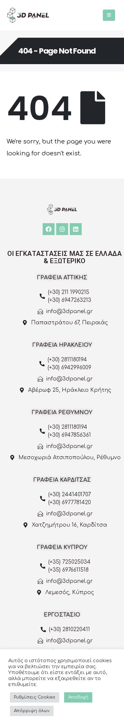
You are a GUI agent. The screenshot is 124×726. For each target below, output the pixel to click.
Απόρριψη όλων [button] (32, 710)
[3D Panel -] (28, 15)
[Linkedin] (76, 229)
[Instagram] (62, 229)
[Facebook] (49, 229)
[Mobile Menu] (109, 15)
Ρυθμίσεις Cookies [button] (34, 697)
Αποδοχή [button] (78, 697)
